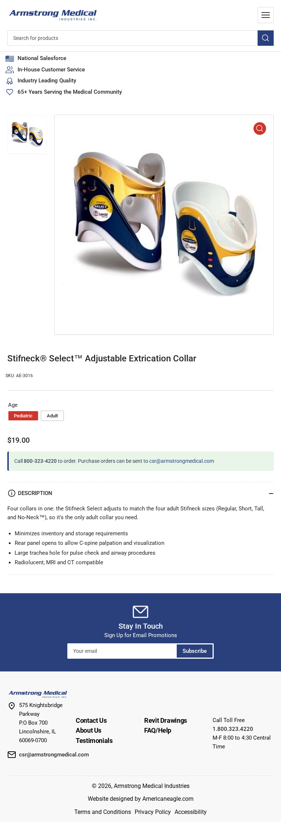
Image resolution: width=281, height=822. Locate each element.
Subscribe (195, 651)
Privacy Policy (153, 811)
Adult (52, 416)
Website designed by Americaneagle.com (141, 798)
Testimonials (94, 740)
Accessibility (191, 811)
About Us (88, 730)
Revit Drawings (165, 720)
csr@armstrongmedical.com (181, 461)
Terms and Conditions (102, 811)
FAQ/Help (157, 730)
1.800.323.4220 (233, 729)
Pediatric (23, 416)
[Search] (266, 38)
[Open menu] (266, 15)
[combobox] (140, 38)
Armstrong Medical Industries (152, 785)
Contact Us (91, 720)
